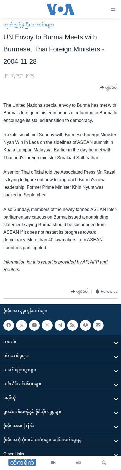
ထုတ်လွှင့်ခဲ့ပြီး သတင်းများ (28, 24)
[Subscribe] (98, 325)
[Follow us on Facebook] (8, 325)
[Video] (53, 463)
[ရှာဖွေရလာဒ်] (104, 463)
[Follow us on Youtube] (34, 325)
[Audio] (78, 463)
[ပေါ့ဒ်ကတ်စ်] (85, 325)
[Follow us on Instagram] (47, 325)
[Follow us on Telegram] (60, 325)
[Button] (109, 88)
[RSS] (72, 325)
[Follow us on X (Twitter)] (21, 325)
